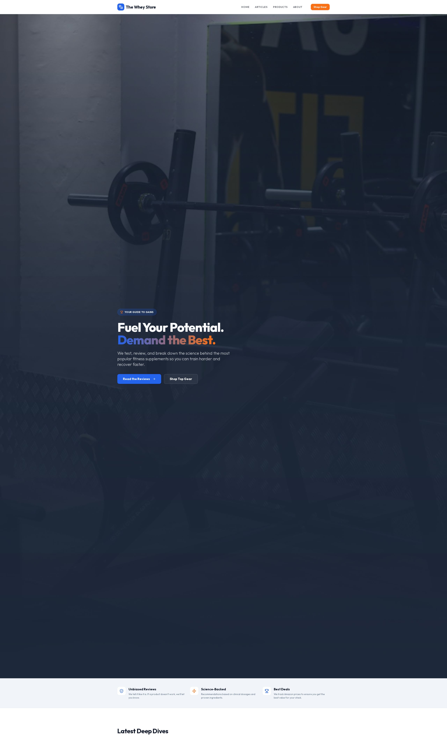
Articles (261, 7)
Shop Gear (320, 7)
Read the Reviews (136, 379)
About (298, 7)
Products (280, 7)
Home (245, 7)
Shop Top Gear (181, 379)
